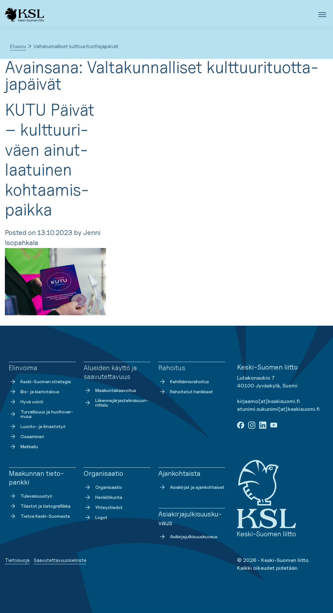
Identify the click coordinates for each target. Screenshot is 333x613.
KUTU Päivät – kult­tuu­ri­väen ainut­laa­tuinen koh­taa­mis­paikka (49, 159)
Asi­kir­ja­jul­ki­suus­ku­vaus (194, 536)
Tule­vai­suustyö (36, 496)
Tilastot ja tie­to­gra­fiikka (45, 506)
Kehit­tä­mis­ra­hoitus (189, 381)
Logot (101, 517)
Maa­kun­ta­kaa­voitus (115, 390)
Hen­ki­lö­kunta (108, 497)
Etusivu (18, 46)
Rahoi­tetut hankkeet (191, 391)
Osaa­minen (32, 436)
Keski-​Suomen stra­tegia (45, 381)
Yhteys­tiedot (109, 507)
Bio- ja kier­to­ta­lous (40, 391)
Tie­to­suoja (17, 560)
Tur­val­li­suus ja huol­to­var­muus (46, 414)
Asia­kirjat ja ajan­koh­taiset (197, 487)
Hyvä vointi (31, 401)
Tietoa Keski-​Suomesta (45, 516)
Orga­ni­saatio (108, 487)
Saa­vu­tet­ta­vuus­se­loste (60, 560)
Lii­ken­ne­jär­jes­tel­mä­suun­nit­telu (121, 403)
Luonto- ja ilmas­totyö (43, 426)
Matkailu (29, 446)
